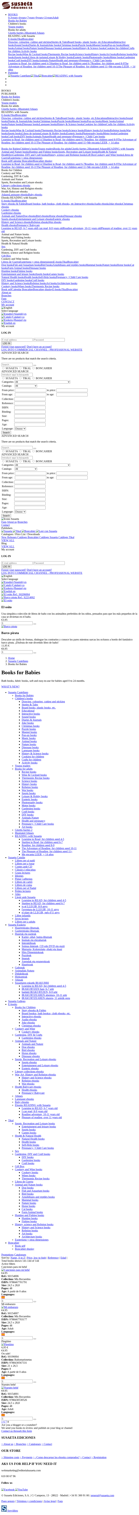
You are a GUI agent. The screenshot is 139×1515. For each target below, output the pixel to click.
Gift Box (91, 154)
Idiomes (19, 875)
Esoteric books (81, 57)
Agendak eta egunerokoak (36, 961)
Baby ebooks (35, 194)
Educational (108, 42)
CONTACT (7, 301)
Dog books (7, 264)
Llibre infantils (23, 915)
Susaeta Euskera (17, 924)
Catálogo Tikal (66, 537)
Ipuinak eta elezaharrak (34, 940)
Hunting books (9, 271)
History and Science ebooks (16, 222)
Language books (70, 48)
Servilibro (12, 1510)
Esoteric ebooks (61, 219)
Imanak (26, 958)
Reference (53, 1257)
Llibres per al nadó (25, 860)
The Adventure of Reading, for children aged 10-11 (49, 848)
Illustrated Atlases (35, 32)
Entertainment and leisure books (18, 274)
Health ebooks (9, 225)
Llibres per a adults (25, 921)
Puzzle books (85, 45)
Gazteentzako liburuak (27, 930)
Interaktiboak (29, 943)
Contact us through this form (16, 1431)
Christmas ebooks (31, 1025)
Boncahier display (42, 161)
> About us (7, 1444)
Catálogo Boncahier (28, 537)
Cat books (27, 1209)
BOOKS (13, 14)
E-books (12, 39)
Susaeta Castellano (18, 692)
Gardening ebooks (11, 213)
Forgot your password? (13, 346)
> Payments (26, 1457)
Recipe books (15, 54)
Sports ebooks (8, 219)
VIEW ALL (7, 540)
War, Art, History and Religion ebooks (35, 1074)
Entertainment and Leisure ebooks (34, 219)
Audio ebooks (101, 203)
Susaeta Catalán (16, 857)
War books (27, 790)
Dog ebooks (29, 216)
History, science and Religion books (67, 154)
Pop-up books (115, 45)
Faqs (3, 298)
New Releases (9, 537)
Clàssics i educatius (25, 869)
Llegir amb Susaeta (25, 897)
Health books (31, 277)
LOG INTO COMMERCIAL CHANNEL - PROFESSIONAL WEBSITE (41, 349)
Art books (111, 54)
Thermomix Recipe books (62, 54)
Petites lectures (23, 891)
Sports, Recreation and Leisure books (78, 151)
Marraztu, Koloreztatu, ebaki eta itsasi (42, 949)
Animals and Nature (12, 216)
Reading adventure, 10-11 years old (82, 228)
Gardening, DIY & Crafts (28, 1034)
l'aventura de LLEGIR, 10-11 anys (40, 909)
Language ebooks (18, 194)
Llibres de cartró (23, 881)
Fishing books (24, 271)
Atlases (5, 194)
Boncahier (28, 39)
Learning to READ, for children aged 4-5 (44, 900)
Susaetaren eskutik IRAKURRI (32, 982)
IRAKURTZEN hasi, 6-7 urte (38, 989)
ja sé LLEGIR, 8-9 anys (34, 906)
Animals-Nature (47, 60)
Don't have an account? (39, 346)
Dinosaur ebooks (73, 216)
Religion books (125, 54)
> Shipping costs (10, 1457)
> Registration (98, 1457)
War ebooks (55, 222)
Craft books (21, 60)
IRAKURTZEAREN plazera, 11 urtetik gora (46, 998)
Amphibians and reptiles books (69, 264)
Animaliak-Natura (24, 970)
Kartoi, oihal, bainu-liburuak (37, 937)
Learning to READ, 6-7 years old (19, 228)
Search (6, 432)
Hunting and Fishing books (43, 151)
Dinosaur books (52, 48)
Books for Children (25, 1007)
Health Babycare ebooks (28, 1086)
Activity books (29, 51)
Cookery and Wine (25, 1028)
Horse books (123, 264)
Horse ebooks (56, 216)
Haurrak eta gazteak (25, 933)
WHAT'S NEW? (10, 686)
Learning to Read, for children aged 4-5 (29, 63)
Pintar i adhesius (23, 878)
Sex (10, 154)
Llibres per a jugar (24, 863)
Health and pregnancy (68, 60)
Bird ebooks (42, 216)
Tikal (20, 39)
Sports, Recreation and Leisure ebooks (35, 1059)
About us (6, 292)
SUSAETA (12, 368)
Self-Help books (47, 277)
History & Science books (92, 48)
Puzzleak (26, 955)
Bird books (47, 264)
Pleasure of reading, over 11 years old (42, 1117)
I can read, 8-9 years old (50, 228)
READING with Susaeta (120, 148)
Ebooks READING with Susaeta (33, 1105)
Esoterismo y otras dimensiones (25, 157)
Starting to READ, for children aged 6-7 (43, 903)
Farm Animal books (18, 268)
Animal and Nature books (15, 151)
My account (7, 304)
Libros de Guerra (10, 261)
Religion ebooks (40, 222)
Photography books (99, 57)
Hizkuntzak (21, 976)
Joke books (54, 45)
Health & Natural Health (28, 1135)
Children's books (29, 148)
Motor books (117, 57)
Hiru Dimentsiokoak (33, 952)
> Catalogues (34, 1444)
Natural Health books (12, 277)
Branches (6, 295)
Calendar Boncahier (22, 161)
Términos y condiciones (29, 1501)
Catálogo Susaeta (48, 537)
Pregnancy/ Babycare (28, 225)
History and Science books (15, 283)
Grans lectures (22, 872)
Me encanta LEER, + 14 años (103, 142)
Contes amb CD (23, 866)
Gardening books (22, 280)
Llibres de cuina (23, 885)
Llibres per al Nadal (25, 888)
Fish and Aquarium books (27, 264)
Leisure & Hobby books (60, 57)
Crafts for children (116, 124)
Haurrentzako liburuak (27, 927)
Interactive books (117, 118)
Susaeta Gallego (16, 1001)
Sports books (21, 57)
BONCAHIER (44, 368)
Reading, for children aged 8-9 (108, 63)
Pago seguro (8, 1501)
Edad (63, 1257)
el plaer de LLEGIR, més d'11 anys (40, 912)
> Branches (20, 1444)
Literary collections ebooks (15, 185)
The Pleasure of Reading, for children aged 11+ (83, 66)
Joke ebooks (115, 203)
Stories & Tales (59, 42)
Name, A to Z (18, 1257)
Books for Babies (17, 20)
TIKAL (27, 368)
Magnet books (100, 45)
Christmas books (69, 45)
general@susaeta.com (102, 1495)
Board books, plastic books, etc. (85, 42)
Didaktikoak (21, 973)
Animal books (22, 48)
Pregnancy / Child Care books (96, 60)
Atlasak (19, 979)
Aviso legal (50, 1501)
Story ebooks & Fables (13, 203)
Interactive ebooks (84, 203)
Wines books (25, 286)
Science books (83, 54)
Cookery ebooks (10, 209)
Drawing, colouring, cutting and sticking (29, 42)
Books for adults (62, 148)
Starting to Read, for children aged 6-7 (71, 63)
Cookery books (9, 286)
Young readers (16, 26)
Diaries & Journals (38, 45)
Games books (56, 274)
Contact (5, 525)
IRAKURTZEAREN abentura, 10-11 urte (44, 995)
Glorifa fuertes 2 (17, 32)
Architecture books (67, 283)
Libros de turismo (37, 57)
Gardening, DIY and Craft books (30, 154)
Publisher (13, 72)
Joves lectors (21, 918)
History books (98, 54)
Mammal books (94, 264)
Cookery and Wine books (109, 154)
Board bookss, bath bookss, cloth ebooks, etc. (50, 203)
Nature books (37, 48)
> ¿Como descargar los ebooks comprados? (56, 1457)
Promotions (7, 1254)
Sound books (22, 45)
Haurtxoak (27, 964)
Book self (6, 161)
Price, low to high (36, 1257)
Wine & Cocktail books (35, 54)
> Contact (47, 1444)
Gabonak (20, 967)
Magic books (109, 121)
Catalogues (20, 1254)
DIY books (33, 60)
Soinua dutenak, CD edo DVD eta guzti (43, 946)
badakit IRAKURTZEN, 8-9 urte (39, 992)
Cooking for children (117, 48)
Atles (18, 894)
